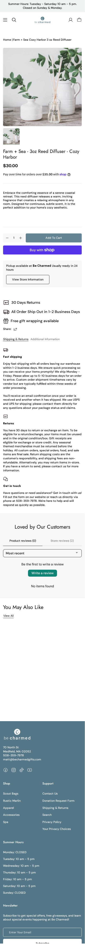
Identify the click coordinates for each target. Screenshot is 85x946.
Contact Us (50, 793)
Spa (5, 822)
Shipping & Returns (15, 339)
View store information (27, 279)
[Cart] (79, 20)
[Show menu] (5, 20)
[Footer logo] (17, 734)
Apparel (8, 808)
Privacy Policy (51, 822)
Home (7, 39)
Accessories (11, 815)
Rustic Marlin (12, 801)
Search (47, 815)
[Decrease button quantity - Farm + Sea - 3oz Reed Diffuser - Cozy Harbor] (7, 238)
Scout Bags (10, 793)
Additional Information (45, 339)
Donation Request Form (58, 801)
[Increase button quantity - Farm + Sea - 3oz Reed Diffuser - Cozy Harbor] (20, 238)
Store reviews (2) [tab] (62, 540)
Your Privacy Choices (56, 829)
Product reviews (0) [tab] (22, 540)
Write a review (42, 573)
